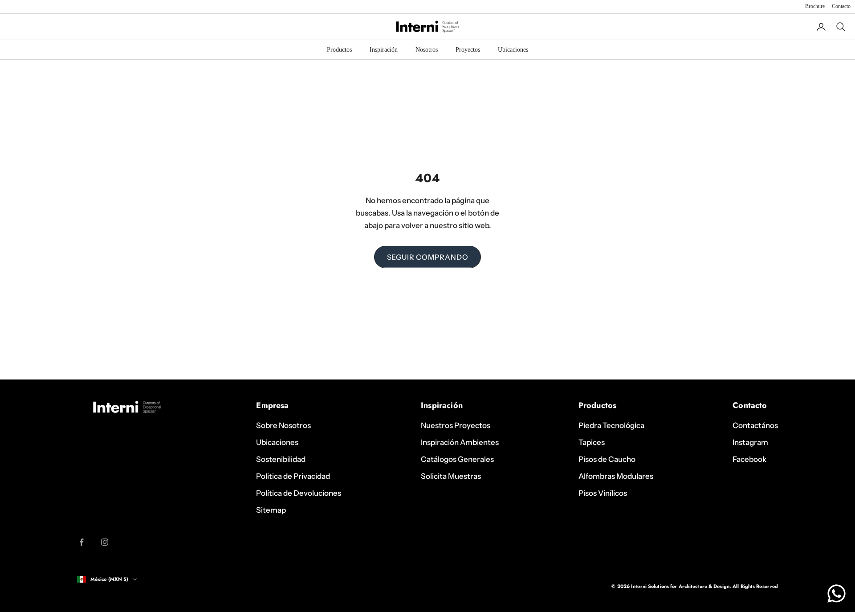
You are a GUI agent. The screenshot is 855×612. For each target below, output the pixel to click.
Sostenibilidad (280, 459)
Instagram (750, 442)
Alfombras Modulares (615, 476)
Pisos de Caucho (606, 459)
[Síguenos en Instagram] (104, 542)
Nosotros (426, 49)
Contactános (755, 425)
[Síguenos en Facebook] (81, 542)
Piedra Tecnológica (611, 425)
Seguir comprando (427, 257)
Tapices (591, 442)
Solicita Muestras (451, 476)
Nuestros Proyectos (455, 425)
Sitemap (271, 510)
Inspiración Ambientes (460, 442)
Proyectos (468, 49)
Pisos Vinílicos (602, 493)
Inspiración (384, 49)
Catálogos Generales (457, 459)
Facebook (749, 459)
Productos (339, 49)
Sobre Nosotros (283, 425)
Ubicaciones (513, 49)
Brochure (815, 6)
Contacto (841, 6)
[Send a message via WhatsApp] (836, 593)
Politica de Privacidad (293, 476)
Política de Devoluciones (298, 493)
